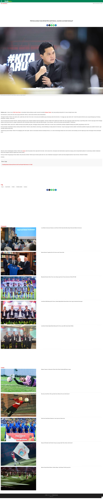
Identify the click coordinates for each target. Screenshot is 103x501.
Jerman (23, 150)
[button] (1, 1)
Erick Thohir (18, 112)
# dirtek (13, 186)
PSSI (14, 112)
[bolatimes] (8, 1)
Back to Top (51, 496)
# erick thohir (7, 186)
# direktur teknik (19, 186)
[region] (51, 12)
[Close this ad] (102, 497)
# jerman (25, 186)
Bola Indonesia (4, 3)
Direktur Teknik (48, 112)
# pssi (2, 186)
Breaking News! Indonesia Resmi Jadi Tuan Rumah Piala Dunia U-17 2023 (17, 164)
